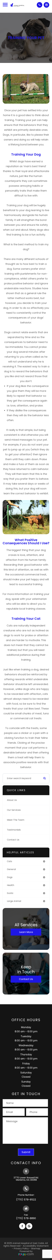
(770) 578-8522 (26, 1199)
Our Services (14, 810)
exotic (10, 893)
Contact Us (13, 839)
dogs (9, 877)
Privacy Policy (21, 1248)
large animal (14, 901)
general (11, 869)
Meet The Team (15, 819)
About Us (12, 800)
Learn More (26, 932)
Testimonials (14, 829)
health (10, 885)
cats (9, 861)
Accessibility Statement (36, 1245)
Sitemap (35, 1248)
